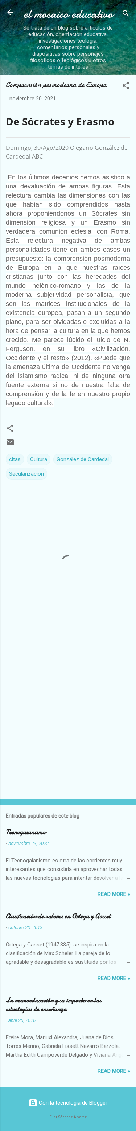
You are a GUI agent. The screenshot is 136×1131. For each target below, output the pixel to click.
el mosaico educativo (68, 14)
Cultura (38, 459)
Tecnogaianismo (26, 832)
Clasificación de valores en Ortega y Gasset (58, 916)
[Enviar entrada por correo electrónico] (10, 445)
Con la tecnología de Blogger (72, 1103)
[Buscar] (125, 15)
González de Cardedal (83, 459)
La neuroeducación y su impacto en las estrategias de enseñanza (53, 1005)
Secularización (26, 474)
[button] (125, 86)
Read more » (114, 894)
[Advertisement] (68, 720)
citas (15, 459)
